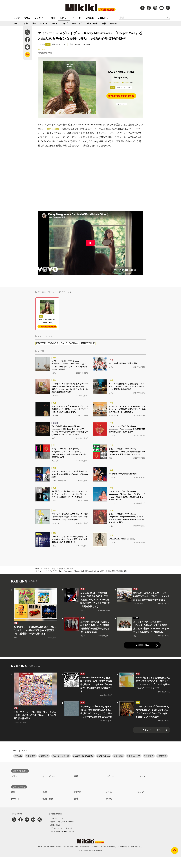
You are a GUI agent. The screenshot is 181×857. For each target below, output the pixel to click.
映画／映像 (92, 23)
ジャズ (65, 23)
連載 (53, 18)
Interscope (125, 83)
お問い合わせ (55, 825)
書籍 (104, 23)
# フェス (18, 756)
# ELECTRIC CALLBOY (83, 756)
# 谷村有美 (161, 756)
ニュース (76, 18)
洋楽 (34, 23)
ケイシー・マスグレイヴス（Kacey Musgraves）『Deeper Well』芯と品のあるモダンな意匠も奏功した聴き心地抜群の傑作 (82, 571)
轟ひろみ (41, 49)
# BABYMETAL (103, 756)
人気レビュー (104, 18)
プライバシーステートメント (61, 828)
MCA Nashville (114, 83)
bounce (77, 44)
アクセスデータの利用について (62, 831)
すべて (16, 23)
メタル (54, 23)
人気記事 (89, 18)
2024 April (86, 44)
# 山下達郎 (118, 756)
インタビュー (40, 18)
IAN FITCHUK (88, 343)
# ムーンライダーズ (61, 756)
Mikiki (37, 569)
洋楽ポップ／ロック (59, 44)
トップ (16, 18)
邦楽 (25, 23)
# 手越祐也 (148, 756)
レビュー (64, 18)
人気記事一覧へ (142, 645)
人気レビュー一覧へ (151, 730)
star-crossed (53, 129)
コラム (27, 18)
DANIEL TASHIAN (69, 343)
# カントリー (121, 104)
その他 (113, 23)
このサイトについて (58, 818)
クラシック (77, 23)
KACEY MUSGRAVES (47, 343)
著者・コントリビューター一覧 (62, 821)
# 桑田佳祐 (30, 756)
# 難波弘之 (43, 756)
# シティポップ (133, 756)
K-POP (43, 23)
